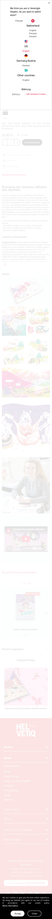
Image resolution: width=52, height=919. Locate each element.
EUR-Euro (16, 94)
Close (34, 913)
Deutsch (33, 36)
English (33, 30)
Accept (18, 913)
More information (10, 906)
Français (33, 33)
